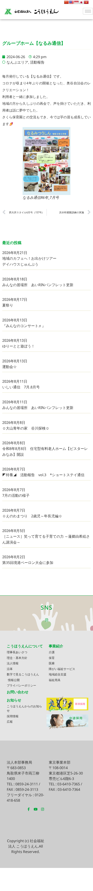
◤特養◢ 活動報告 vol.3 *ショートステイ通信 (43, 474)
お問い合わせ (17, 691)
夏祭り (7, 305)
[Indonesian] (76, 2)
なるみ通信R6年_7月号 (41, 197)
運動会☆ (9, 366)
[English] (71, 2)
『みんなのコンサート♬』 (24, 325)
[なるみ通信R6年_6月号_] (46, 161)
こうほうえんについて (25, 646)
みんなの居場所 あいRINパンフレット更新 (37, 284)
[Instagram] (46, 620)
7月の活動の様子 (16, 495)
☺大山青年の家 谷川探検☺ (25, 428)
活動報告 (37, 62)
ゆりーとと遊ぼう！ (18, 346)
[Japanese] (81, 2)
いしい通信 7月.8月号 (21, 387)
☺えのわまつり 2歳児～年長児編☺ (32, 515)
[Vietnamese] (86, 2)
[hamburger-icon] (88, 11)
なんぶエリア (17, 62)
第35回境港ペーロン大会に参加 (27, 562)
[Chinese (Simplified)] (66, 2)
